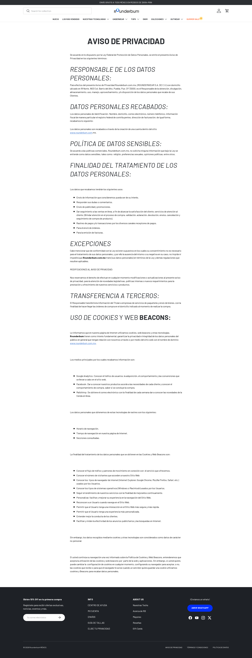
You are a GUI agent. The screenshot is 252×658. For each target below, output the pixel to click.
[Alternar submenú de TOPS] (138, 19)
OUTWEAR (175, 19)
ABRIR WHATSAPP (200, 608)
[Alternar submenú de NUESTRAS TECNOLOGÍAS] (108, 19)
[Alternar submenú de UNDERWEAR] (126, 19)
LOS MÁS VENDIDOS (70, 19)
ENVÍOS (91, 616)
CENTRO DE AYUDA (97, 605)
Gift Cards (137, 628)
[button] (227, 11)
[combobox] (57, 11)
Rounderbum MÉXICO (37, 647)
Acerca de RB (139, 611)
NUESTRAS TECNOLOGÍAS (94, 19)
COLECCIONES (157, 19)
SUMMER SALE (193, 19)
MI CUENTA (93, 611)
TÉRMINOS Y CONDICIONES (197, 647)
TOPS (133, 19)
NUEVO (56, 19)
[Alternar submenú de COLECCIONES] (166, 19)
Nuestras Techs (140, 605)
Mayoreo (137, 616)
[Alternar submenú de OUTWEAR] (182, 19)
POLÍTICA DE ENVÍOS (221, 647)
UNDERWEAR (118, 19)
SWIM (145, 19)
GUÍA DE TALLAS (96, 622)
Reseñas (137, 622)
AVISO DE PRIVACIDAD (173, 647)
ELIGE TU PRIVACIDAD (99, 628)
